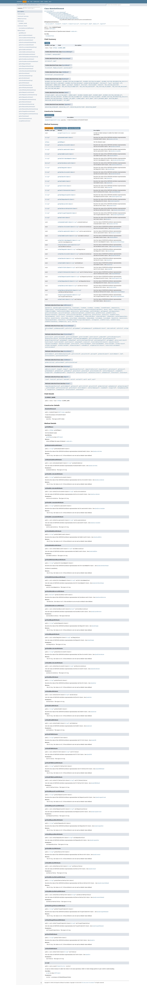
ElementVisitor (66, 133)
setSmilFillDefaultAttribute (66, 272)
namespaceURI (56, 54)
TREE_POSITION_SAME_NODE (52, 88)
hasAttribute (48, 342)
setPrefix (119, 328)
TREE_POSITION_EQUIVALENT (86, 86)
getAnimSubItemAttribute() (25, 35)
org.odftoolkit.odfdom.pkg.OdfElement (67, 18)
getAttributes (93, 336)
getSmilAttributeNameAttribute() (27, 54)
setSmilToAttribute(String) (25, 118)
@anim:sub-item (113, 139)
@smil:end (109, 182)
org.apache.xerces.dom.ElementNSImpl (66, 17)
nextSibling (48, 74)
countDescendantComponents (76, 309)
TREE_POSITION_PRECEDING (119, 86)
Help (50, 1)
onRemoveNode (81, 318)
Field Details (21, 21)
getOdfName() (22, 33)
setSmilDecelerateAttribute (66, 254)
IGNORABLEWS (48, 85)
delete (105, 309)
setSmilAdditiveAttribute (65, 235)
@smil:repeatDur (114, 201)
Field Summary (21, 13)
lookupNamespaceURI (59, 372)
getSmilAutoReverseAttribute (66, 163)
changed (59, 369)
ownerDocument (68, 67)
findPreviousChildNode (63, 311)
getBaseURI (102, 336)
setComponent (95, 319)
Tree (31, 1)
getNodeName (63, 340)
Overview (19, 1)
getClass (59, 379)
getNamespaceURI (58, 328)
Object (66, 376)
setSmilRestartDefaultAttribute (67, 290)
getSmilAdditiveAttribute (65, 154)
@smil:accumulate (116, 151)
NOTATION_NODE (113, 98)
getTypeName (76, 328)
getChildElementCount (113, 336)
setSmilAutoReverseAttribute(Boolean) (28, 61)
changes (65, 369)
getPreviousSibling (70, 362)
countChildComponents (61, 309)
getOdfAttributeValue (51, 314)
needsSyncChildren (81, 372)
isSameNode (118, 371)
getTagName (110, 340)
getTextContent (96, 314)
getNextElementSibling (51, 340)
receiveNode (98, 318)
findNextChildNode (50, 311)
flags (109, 83)
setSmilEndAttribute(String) (25, 80)
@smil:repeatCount (116, 196)
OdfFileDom (57, 120)
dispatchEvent (103, 369)
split (69, 321)
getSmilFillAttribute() (24, 82)
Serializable (49, 23)
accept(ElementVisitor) (24, 120)
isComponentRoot (79, 316)
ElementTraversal (73, 23)
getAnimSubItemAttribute (65, 137)
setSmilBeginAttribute (64, 249)
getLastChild (85, 353)
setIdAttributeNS (63, 345)
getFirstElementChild (95, 338)
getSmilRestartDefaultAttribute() (27, 106)
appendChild (48, 307)
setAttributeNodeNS (97, 343)
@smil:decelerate (115, 173)
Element (64, 23)
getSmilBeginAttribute (64, 167)
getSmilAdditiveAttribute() (25, 49)
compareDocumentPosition (76, 369)
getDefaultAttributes (51, 338)
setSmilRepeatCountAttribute (66, 276)
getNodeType (71, 340)
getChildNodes (49, 353)
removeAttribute (113, 342)
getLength (93, 353)
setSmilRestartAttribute (65, 285)
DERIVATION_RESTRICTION (77, 107)
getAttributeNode (59, 336)
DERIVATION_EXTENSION (51, 107)
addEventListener (50, 369)
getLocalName (48, 328)
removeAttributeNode (51, 343)
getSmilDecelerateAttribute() (26, 68)
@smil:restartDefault (119, 210)
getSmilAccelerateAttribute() (26, 40)
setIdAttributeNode (50, 345)
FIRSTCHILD (103, 83)
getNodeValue (58, 371)
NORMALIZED (57, 85)
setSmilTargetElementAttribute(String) (28, 113)
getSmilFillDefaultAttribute (66, 190)
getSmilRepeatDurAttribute (65, 199)
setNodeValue (105, 372)
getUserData (76, 371)
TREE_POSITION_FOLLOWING (103, 86)
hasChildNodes (114, 353)
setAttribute (74, 343)
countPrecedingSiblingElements (94, 309)
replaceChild (61, 319)
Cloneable (57, 23)
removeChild (114, 318)
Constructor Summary (23, 16)
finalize (52, 379)
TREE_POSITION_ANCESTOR (111, 85)
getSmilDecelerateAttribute (66, 172)
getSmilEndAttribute (63, 181)
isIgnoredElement (90, 316)
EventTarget (83, 23)
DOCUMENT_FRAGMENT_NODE (84, 95)
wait (84, 379)
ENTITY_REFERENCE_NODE (100, 98)
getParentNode (59, 362)
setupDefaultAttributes (97, 345)
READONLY (76, 85)
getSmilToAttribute (63, 217)
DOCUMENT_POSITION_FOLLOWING (91, 81)
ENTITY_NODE (89, 98)
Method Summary (22, 18)
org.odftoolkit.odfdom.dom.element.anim (27, 4)
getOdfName (61, 142)
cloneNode (83, 307)
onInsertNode (64, 318)
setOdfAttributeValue (51, 321)
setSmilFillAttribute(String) (25, 85)
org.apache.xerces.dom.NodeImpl (56, 12)
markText (47, 318)
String (47, 137)
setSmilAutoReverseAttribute (66, 244)
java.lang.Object (48, 11)
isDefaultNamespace (107, 371)
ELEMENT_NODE (80, 98)
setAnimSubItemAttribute (65, 222)
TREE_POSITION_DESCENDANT (52, 86)
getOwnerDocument (103, 353)
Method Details (21, 30)
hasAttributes (69, 342)
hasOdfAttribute (114, 314)
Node (90, 23)
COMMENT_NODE (72, 95)
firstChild (48, 67)
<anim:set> (74, 31)
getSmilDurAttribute (63, 176)
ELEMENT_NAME (23, 23)
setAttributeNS (109, 343)
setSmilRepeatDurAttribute (65, 281)
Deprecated (36, 1)
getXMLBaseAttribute (99, 328)
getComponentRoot (114, 311)
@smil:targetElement (118, 214)
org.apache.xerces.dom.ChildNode (58, 13)
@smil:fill (109, 187)
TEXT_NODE (66, 100)
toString (74, 321)
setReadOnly (84, 345)
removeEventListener (94, 372)
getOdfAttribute (90, 313)
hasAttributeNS (58, 342)
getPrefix (68, 328)
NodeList (95, 23)
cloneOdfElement (105, 307)
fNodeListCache (57, 67)
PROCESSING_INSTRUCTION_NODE (53, 100)
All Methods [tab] (49, 128)
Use (28, 1)
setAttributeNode (85, 343)
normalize (86, 342)
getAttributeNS (83, 336)
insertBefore (69, 316)
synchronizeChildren (61, 355)
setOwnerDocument (74, 345)
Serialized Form (50, 36)
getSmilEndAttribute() (24, 78)
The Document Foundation (88, 982)
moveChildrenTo (55, 318)
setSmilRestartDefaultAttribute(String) (28, 109)
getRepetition (87, 314)
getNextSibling (49, 362)
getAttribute (48, 336)
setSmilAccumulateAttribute (66, 231)
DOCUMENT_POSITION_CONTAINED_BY (112, 95)
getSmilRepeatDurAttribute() (26, 97)
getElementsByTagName (65, 338)
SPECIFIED (83, 85)
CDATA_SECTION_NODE (61, 95)
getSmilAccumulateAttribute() (26, 44)
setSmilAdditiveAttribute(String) (27, 52)
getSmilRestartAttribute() (25, 101)
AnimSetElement (43, 4)
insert (58, 316)
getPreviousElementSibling (84, 340)
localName (48, 54)
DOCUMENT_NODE (97, 95)
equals (110, 309)
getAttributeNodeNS (71, 336)
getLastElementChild (109, 338)
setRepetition (62, 321)
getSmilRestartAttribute (65, 204)
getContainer (112, 369)
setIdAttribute (119, 343)
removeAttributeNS (64, 343)
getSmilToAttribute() (24, 116)
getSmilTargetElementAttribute (66, 213)
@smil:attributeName (119, 160)
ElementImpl (66, 58)
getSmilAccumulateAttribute (66, 149)
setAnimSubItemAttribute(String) (27, 37)
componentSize (115, 307)
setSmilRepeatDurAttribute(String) (27, 99)
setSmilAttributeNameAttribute (66, 240)
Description (21, 11)
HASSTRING (115, 83)
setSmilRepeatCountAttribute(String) (28, 94)
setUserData (114, 372)
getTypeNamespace (86, 328)
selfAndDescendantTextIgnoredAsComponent (78, 319)
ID (120, 83)
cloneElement (75, 307)
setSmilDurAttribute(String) (25, 75)
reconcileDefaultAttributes (99, 342)
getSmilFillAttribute (64, 185)
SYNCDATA (100, 85)
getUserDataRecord (95, 371)
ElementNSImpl (67, 51)
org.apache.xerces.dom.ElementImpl (63, 16)
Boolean (47, 163)
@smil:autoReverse (116, 164)
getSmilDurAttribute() (24, 73)
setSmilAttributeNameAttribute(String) (28, 56)
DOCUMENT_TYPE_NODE (68, 98)
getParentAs (61, 314)
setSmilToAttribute (63, 299)
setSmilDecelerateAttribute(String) (27, 71)
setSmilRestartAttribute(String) (26, 104)
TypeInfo (102, 23)
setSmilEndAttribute (63, 263)
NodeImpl (65, 78)
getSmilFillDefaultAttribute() (26, 87)
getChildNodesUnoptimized (62, 353)
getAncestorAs (75, 311)
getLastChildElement (64, 313)
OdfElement (52, 28)
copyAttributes (49, 309)
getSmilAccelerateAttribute (66, 145)
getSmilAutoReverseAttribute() (26, 59)
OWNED (63, 85)
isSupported (48, 372)
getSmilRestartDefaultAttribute (67, 208)
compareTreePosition (91, 369)
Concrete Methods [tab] (74, 128)
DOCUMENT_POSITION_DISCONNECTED (72, 81)
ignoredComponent (50, 316)
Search (46, 1)
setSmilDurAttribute (63, 258)
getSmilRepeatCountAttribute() (26, 92)
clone (46, 379)
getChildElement (84, 311)
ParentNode (65, 65)
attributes (48, 61)
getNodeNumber (49, 371)
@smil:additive (114, 155)
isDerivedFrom (111, 328)
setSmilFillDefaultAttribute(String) (27, 90)
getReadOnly (67, 371)
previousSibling (58, 74)
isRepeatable (110, 316)
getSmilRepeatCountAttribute (66, 194)
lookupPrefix (70, 372)
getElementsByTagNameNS (80, 338)
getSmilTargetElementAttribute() (27, 111)
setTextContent (49, 355)
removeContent (123, 318)
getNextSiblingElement (77, 313)
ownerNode (69, 85)
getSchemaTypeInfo (99, 340)
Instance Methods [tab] (60, 128)
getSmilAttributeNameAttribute (66, 158)
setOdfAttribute (104, 319)
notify (72, 379)
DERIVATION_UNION (90, 107)
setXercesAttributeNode (112, 345)
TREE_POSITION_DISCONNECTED (70, 86)
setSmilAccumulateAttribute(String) (28, 47)
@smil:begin (111, 169)
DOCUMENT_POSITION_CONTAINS (53, 81)
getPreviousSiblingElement (74, 314)
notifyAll (79, 379)
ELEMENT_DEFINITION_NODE (91, 83)
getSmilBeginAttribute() (25, 63)
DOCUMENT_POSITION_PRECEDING (73, 83)
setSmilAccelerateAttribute (66, 226)
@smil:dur (109, 178)
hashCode (66, 379)
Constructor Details (22, 25)
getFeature (121, 369)
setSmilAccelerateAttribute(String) (27, 42)
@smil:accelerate (115, 146)
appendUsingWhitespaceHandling (62, 307)
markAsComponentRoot (121, 316)
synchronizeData (49, 347)
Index (41, 1)
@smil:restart (112, 205)
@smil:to (108, 219)
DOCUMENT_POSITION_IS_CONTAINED (54, 83)
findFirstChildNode (119, 309)
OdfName (55, 47)
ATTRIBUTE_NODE (49, 95)
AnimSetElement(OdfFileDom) (26, 28)
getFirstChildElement (51, 313)
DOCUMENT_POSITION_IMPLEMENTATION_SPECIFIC (114, 81)
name (54, 61)
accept (59, 133)
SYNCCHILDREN (92, 85)
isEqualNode (78, 342)
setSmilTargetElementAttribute (66, 294)
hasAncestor (105, 314)
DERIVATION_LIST (63, 107)
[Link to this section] (57, 39)
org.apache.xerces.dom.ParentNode (60, 14)
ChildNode (65, 72)
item (121, 353)
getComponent (104, 311)
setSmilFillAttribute (64, 267)
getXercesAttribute (120, 340)
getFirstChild (75, 353)
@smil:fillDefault (115, 192)
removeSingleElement (51, 319)
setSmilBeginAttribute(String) (26, 66)
